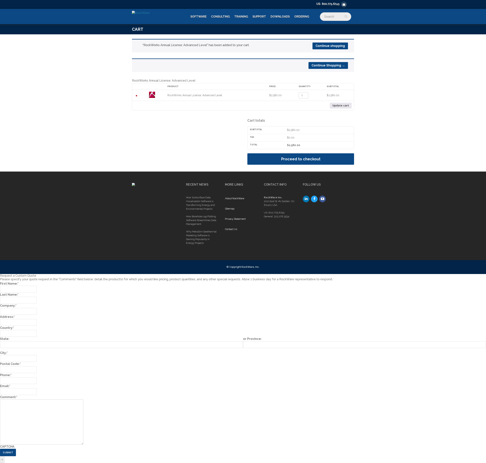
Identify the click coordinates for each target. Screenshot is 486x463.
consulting (220, 16)
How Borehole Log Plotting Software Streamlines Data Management (201, 220)
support (259, 16)
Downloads (280, 16)
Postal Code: (10, 364)
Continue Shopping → (328, 65)
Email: (5, 386)
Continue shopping (330, 46)
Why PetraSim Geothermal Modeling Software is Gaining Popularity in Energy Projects (201, 237)
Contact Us (231, 229)
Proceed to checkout (300, 159)
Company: (8, 305)
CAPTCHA (7, 446)
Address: (7, 317)
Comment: (8, 397)
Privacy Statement (235, 218)
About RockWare (234, 198)
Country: (7, 328)
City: (4, 353)
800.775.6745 (330, 4)
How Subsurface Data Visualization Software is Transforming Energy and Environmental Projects (200, 203)
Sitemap (229, 208)
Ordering (301, 16)
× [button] (136, 95)
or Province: (252, 339)
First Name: (9, 283)
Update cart (340, 105)
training (241, 16)
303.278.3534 (281, 216)
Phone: (6, 375)
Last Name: (9, 294)
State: (4, 339)
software (198, 16)
